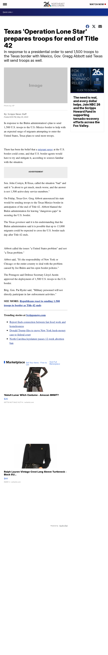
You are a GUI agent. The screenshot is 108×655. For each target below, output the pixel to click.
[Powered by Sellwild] (63, 526)
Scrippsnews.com (36, 315)
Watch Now (97, 4)
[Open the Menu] (4, 4)
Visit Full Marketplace (55, 363)
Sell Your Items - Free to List (36, 364)
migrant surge (45, 149)
